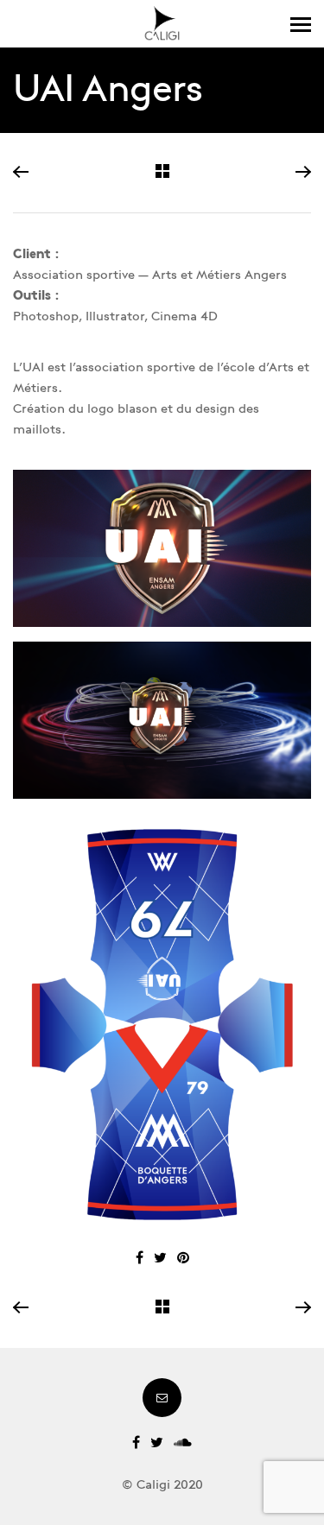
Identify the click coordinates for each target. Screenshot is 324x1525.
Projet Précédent (21, 172)
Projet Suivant (302, 172)
